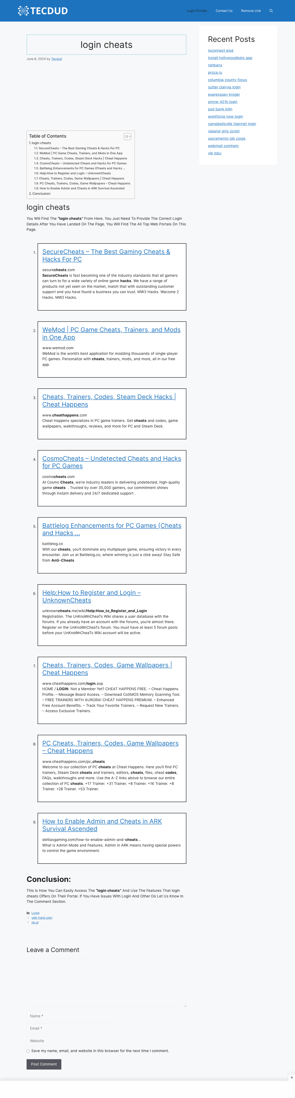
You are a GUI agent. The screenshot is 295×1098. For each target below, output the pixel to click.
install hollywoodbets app (230, 58)
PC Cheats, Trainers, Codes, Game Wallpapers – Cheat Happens (85, 183)
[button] (271, 10)
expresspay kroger (224, 94)
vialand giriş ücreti (223, 131)
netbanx (215, 65)
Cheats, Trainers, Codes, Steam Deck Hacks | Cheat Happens (83, 158)
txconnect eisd (220, 50)
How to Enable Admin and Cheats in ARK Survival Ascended (82, 188)
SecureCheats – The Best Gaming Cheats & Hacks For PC (79, 148)
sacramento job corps (227, 138)
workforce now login (225, 116)
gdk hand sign (42, 917)
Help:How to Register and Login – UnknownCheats (75, 173)
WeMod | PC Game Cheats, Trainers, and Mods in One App (81, 153)
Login (36, 913)
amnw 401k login (222, 102)
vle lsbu (214, 153)
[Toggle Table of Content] (125, 136)
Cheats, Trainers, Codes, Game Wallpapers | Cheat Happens (81, 178)
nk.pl (35, 922)
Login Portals (197, 11)
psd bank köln (220, 109)
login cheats (41, 143)
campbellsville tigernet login (232, 124)
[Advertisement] (106, 98)
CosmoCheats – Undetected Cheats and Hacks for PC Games (83, 163)
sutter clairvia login (224, 87)
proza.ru (215, 72)
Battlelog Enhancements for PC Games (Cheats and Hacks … (82, 168)
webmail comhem (223, 146)
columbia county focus (227, 80)
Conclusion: (41, 194)
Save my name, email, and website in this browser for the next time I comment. (100, 1051)
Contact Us (224, 11)
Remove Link (251, 11)
